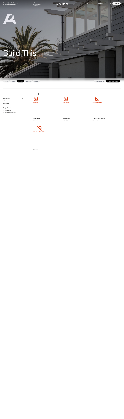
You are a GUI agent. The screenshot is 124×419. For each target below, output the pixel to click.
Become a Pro (100, 3)
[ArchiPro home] (62, 4)
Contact (36, 81)
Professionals (12, 4)
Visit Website (99, 81)
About (13, 81)
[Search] (87, 3)
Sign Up (117, 3)
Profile (6, 81)
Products (15, 3)
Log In (109, 3)
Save (58, 98)
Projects (9, 3)
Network (28, 81)
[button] (13, 99)
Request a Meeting (112, 81)
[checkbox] (7, 110)
